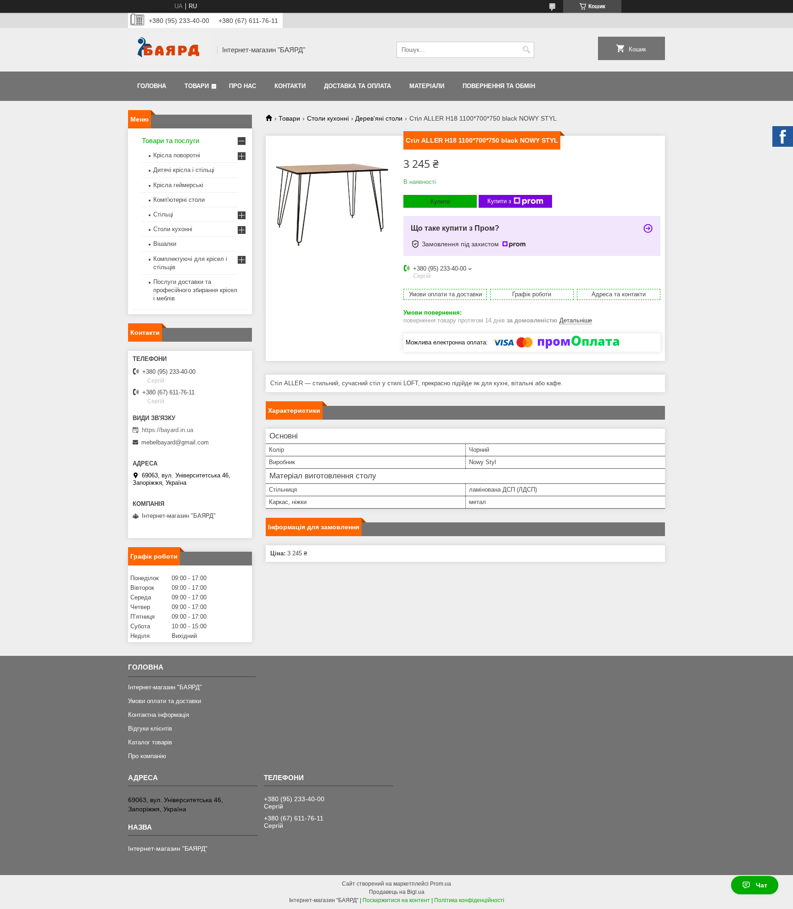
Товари (196, 86)
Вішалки (164, 243)
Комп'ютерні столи (179, 199)
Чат (761, 885)
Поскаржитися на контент (396, 900)
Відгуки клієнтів (150, 728)
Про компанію (147, 756)
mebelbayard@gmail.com (175, 442)
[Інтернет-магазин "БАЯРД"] (169, 50)
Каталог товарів (150, 742)
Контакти (290, 86)
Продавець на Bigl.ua (396, 892)
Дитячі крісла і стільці (183, 169)
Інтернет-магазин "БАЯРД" (165, 687)
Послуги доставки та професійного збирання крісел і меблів (195, 290)
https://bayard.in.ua (167, 430)
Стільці (163, 214)
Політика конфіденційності (469, 900)
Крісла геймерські (178, 185)
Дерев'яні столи (378, 118)
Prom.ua (440, 884)
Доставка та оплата (357, 86)
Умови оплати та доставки (164, 701)
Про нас (242, 86)
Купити (440, 201)
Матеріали (426, 86)
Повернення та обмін (499, 86)
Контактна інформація (158, 714)
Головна (151, 86)
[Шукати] (526, 50)
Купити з (499, 201)
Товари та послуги (170, 140)
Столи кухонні (328, 118)
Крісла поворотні (176, 155)
